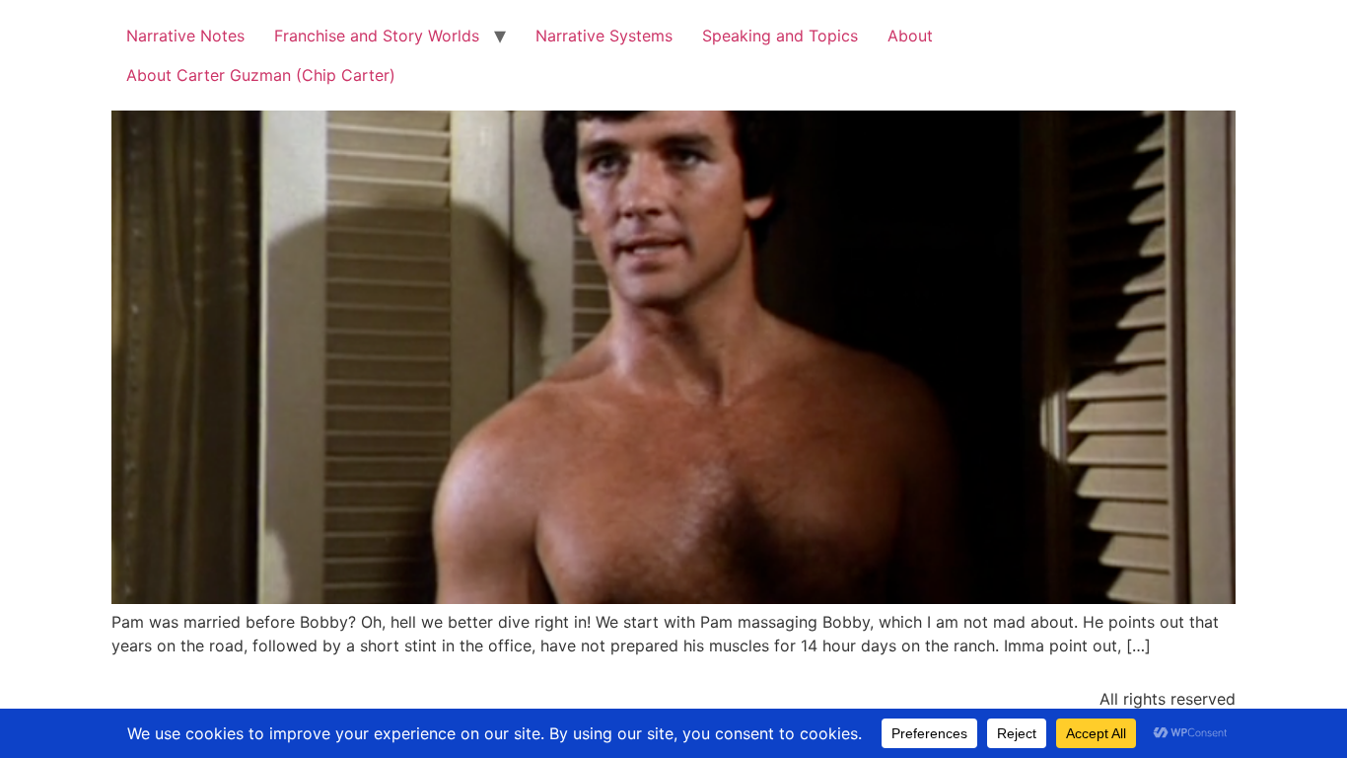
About (910, 35)
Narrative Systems (604, 35)
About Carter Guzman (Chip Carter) (260, 75)
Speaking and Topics (780, 35)
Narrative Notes (185, 35)
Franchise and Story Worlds (376, 35)
